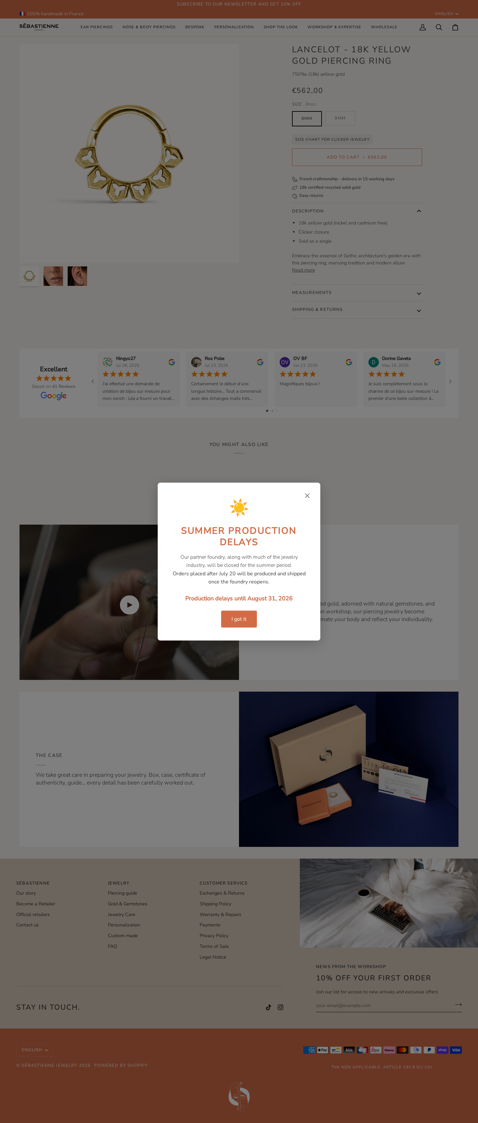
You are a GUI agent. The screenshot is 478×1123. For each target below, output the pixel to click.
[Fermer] (307, 495)
